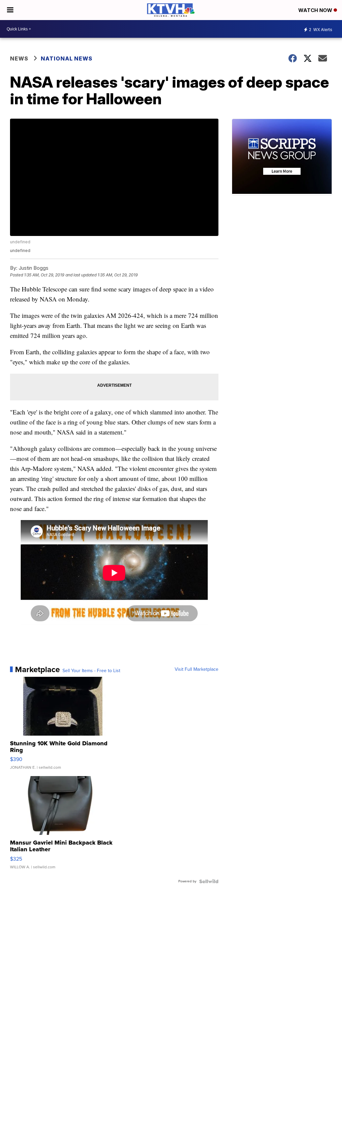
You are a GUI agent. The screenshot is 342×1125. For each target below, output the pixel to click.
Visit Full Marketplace (196, 669)
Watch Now (316, 10)
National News (67, 58)
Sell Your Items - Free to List (91, 670)
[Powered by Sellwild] (208, 881)
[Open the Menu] (10, 10)
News (19, 58)
